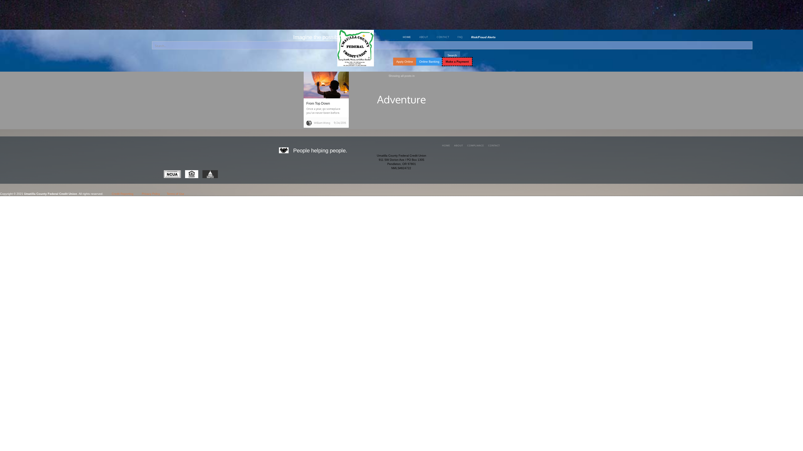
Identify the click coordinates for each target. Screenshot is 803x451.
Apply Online (404, 61)
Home (446, 145)
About (423, 37)
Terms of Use (175, 193)
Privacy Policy (151, 193)
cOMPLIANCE (475, 145)
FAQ (460, 37)
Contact (443, 37)
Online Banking (429, 61)
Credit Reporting (122, 193)
